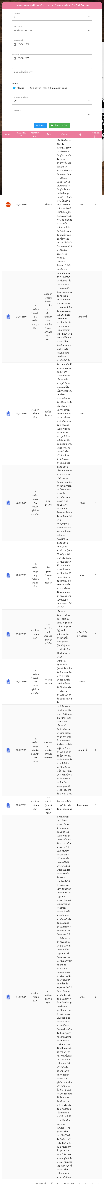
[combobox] (52, 17)
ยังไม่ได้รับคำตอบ (38, 88)
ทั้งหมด (20, 88)
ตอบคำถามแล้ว (59, 88)
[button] (88, 16)
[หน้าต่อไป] (92, 1183)
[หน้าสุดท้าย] (98, 1183)
